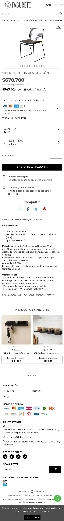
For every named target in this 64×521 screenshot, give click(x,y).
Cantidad (8, 155)
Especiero (47, 346)
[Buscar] (60, 13)
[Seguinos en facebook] (12, 456)
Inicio (5, 20)
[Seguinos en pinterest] (25, 456)
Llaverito (16, 346)
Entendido (32, 517)
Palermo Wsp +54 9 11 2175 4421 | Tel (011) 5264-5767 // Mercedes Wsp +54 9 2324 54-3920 (31, 431)
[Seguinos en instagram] (5, 456)
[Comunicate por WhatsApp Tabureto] (57, 498)
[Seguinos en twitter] (18, 456)
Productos (8, 390)
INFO (6, 396)
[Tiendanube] (32, 493)
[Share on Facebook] (27, 209)
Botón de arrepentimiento (32, 502)
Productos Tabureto (20, 20)
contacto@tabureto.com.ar (21, 437)
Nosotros (37, 390)
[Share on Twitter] (36, 209)
